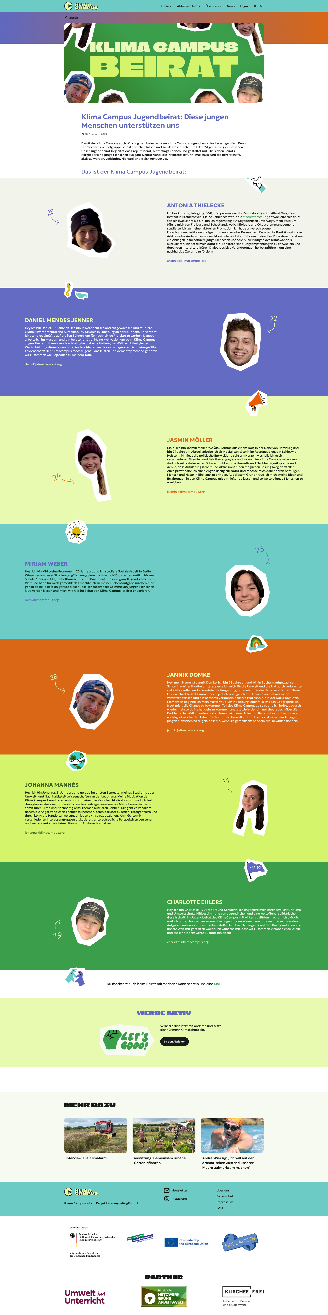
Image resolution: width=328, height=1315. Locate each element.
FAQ (219, 1208)
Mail (217, 984)
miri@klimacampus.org (42, 600)
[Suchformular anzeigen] (262, 6)
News (231, 6)
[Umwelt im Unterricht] (85, 1296)
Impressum (224, 1202)
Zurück (74, 18)
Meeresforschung (255, 217)
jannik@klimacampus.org (185, 730)
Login (244, 6)
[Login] (255, 6)
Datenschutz (225, 1196)
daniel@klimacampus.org (43, 364)
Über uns (223, 1190)
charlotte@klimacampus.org (188, 942)
